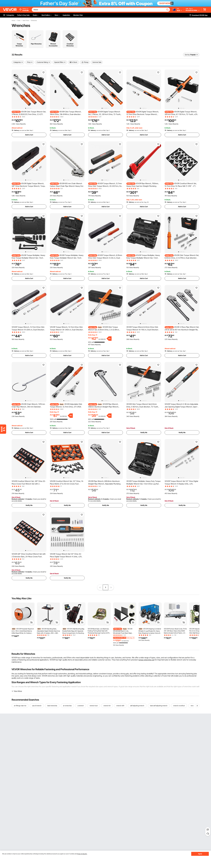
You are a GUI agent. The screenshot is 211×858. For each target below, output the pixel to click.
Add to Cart (29, 135)
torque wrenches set (146, 660)
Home (13, 20)
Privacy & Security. (82, 854)
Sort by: (187, 55)
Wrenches (34, 20)
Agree (200, 854)
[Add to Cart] (31, 622)
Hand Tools (26, 20)
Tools (18, 20)
